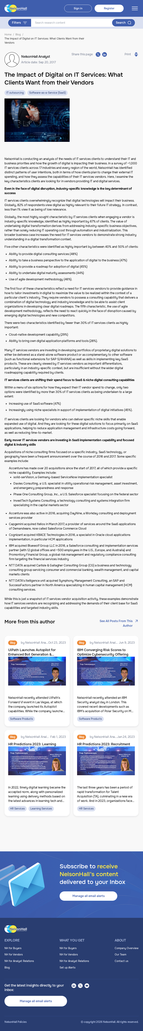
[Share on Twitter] (98, 54)
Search (121, 23)
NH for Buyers (12, 948)
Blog (18, 34)
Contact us (121, 961)
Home (8, 34)
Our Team (120, 954)
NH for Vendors (13, 954)
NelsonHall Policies (15, 1022)
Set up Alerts (67, 967)
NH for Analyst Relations (19, 961)
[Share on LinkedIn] (104, 54)
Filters (16, 23)
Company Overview (127, 948)
